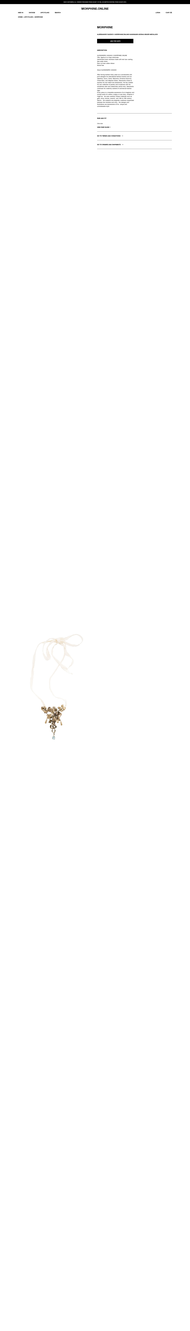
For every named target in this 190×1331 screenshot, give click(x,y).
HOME (20, 17)
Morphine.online (95, 8)
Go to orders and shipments (109, 144)
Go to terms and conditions (109, 136)
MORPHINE (105, 27)
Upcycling (44, 12)
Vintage (32, 12)
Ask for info (115, 41)
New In (20, 12)
